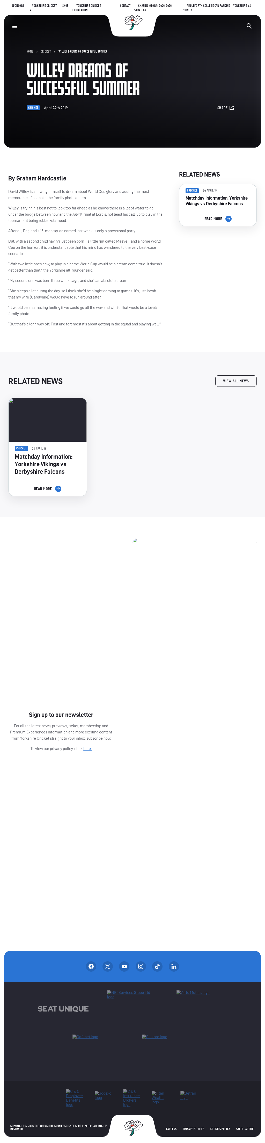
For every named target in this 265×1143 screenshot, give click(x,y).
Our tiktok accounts (157, 966)
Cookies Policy (220, 1129)
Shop (65, 5)
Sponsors (18, 5)
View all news (236, 381)
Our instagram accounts (141, 966)
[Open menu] (15, 26)
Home (30, 51)
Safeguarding (245, 1129)
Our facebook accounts (91, 966)
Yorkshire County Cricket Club (132, 22)
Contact (125, 5)
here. (87, 748)
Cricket (46, 51)
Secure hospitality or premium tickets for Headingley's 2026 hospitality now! (218, 259)
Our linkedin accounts (174, 966)
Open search (249, 26)
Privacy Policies (193, 1129)
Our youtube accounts (124, 966)
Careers (171, 1129)
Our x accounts (107, 966)
